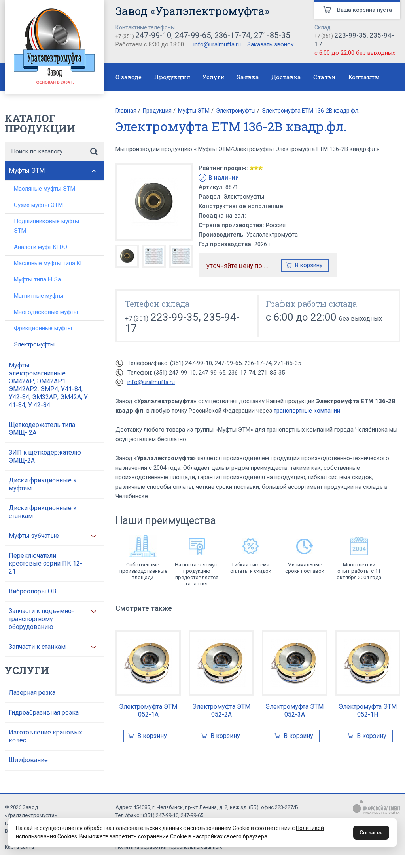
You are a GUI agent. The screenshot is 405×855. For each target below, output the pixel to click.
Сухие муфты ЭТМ (38, 204)
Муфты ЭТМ (27, 170)
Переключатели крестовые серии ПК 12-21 (45, 563)
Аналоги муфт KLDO (40, 247)
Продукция (172, 77)
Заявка (248, 77)
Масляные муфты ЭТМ (44, 188)
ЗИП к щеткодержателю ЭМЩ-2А (45, 456)
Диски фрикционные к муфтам (43, 484)
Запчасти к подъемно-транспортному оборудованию (41, 619)
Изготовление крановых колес (45, 736)
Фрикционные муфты (43, 328)
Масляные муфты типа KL (48, 263)
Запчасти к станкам (37, 646)
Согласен (371, 833)
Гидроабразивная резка (44, 712)
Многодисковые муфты (46, 312)
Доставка (286, 77)
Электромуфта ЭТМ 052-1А (148, 710)
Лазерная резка (32, 692)
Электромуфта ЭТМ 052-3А (294, 710)
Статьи (324, 77)
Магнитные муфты (38, 295)
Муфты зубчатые (34, 535)
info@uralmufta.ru (217, 44)
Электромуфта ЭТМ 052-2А (221, 710)
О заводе (128, 77)
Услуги (213, 77)
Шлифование (28, 760)
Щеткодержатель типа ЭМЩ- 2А (42, 428)
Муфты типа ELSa (37, 279)
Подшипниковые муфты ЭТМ (46, 226)
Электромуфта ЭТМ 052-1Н (368, 710)
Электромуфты (34, 344)
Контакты (364, 77)
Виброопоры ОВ (32, 591)
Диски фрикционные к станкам (43, 512)
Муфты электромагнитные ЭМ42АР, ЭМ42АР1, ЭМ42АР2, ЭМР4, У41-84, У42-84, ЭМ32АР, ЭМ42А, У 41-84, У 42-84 (48, 385)
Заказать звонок (270, 45)
